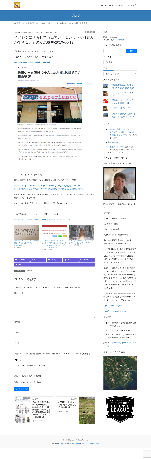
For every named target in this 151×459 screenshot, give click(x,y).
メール (18, 332)
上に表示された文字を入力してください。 (31, 365)
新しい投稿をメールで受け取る (28, 382)
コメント (18, 293)
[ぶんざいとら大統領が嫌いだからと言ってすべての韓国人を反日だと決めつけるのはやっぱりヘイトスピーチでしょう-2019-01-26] (54, 232)
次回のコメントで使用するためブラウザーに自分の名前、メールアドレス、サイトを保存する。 (54, 354)
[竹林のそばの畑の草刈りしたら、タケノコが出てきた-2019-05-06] (81, 232)
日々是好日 (89, 32)
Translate (121, 40)
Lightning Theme (75, 443)
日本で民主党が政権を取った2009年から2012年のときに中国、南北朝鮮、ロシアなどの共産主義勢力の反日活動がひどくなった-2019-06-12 (41, 409)
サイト (16, 343)
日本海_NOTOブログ (116, 147)
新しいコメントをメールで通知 (28, 376)
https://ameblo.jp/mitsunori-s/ (114, 311)
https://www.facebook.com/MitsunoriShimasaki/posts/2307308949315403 (42, 220)
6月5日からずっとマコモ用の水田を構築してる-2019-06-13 (67, 404)
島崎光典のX (113, 142)
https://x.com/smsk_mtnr (112, 306)
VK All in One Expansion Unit (90, 443)
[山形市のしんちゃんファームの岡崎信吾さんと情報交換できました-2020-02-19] (26, 232)
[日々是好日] (22, 405)
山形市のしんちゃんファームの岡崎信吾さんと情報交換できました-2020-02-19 (26, 243)
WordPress (63, 443)
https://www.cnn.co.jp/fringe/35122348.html (32, 62)
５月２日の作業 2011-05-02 (123, 108)
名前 (17, 322)
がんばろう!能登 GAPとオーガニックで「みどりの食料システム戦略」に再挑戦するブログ (122, 132)
